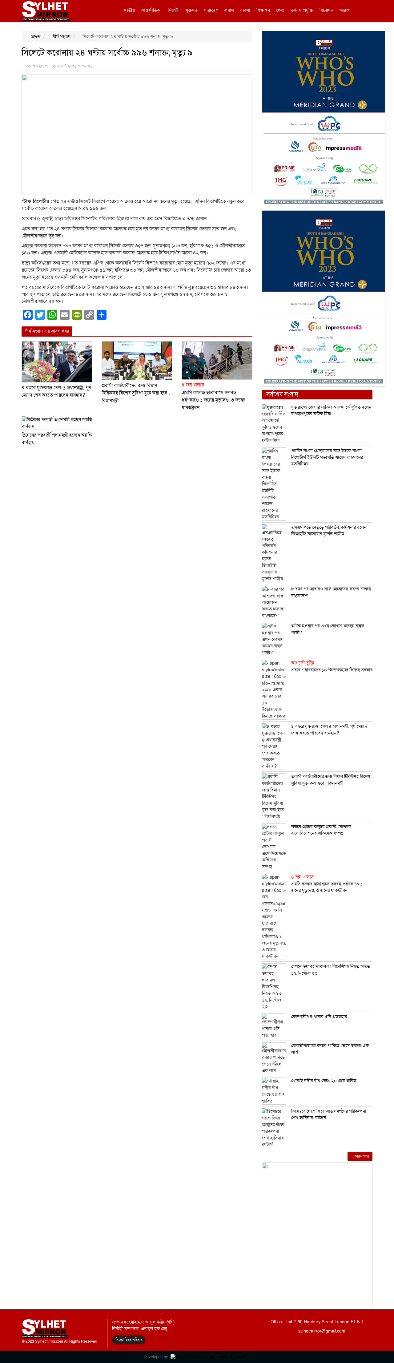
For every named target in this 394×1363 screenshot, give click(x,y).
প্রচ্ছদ (35, 36)
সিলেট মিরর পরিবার (128, 1339)
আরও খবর (361, 1156)
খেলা (280, 10)
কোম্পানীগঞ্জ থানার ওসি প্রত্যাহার (319, 1016)
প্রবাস (229, 10)
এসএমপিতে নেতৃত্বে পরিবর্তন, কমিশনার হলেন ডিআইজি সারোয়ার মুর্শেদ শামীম (328, 530)
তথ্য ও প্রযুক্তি (302, 10)
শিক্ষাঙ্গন (263, 10)
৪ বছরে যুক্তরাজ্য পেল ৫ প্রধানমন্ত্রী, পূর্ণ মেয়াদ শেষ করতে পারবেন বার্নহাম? (329, 729)
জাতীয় (129, 10)
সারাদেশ (211, 10)
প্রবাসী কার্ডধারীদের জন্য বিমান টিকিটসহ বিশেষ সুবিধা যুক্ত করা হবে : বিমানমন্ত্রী (136, 393)
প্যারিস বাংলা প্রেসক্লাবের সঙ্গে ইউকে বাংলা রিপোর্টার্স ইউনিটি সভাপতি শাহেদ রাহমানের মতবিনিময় (327, 457)
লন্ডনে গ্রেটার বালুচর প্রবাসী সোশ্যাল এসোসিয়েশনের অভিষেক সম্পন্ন (321, 829)
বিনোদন (326, 10)
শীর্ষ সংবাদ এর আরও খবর (47, 331)
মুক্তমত (192, 10)
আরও (344, 10)
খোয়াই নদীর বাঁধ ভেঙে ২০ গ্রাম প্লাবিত (323, 1081)
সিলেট (173, 10)
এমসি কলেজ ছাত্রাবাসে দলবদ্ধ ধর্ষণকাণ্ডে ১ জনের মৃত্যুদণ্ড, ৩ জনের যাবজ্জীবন (327, 883)
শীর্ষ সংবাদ (61, 36)
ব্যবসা (245, 10)
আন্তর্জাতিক (150, 10)
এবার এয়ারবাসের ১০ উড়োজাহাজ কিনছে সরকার (331, 666)
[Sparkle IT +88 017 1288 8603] (211, 1356)
